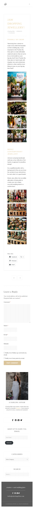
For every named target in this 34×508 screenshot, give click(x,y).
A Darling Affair (11, 31)
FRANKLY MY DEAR (15, 39)
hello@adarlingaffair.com (16, 496)
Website (6, 344)
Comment (7, 302)
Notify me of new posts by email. (15, 358)
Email (6, 334)
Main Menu (29, 4)
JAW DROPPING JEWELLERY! (16, 23)
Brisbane (18, 408)
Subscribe (9, 442)
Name (6, 325)
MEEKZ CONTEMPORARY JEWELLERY (14, 151)
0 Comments (11, 33)
